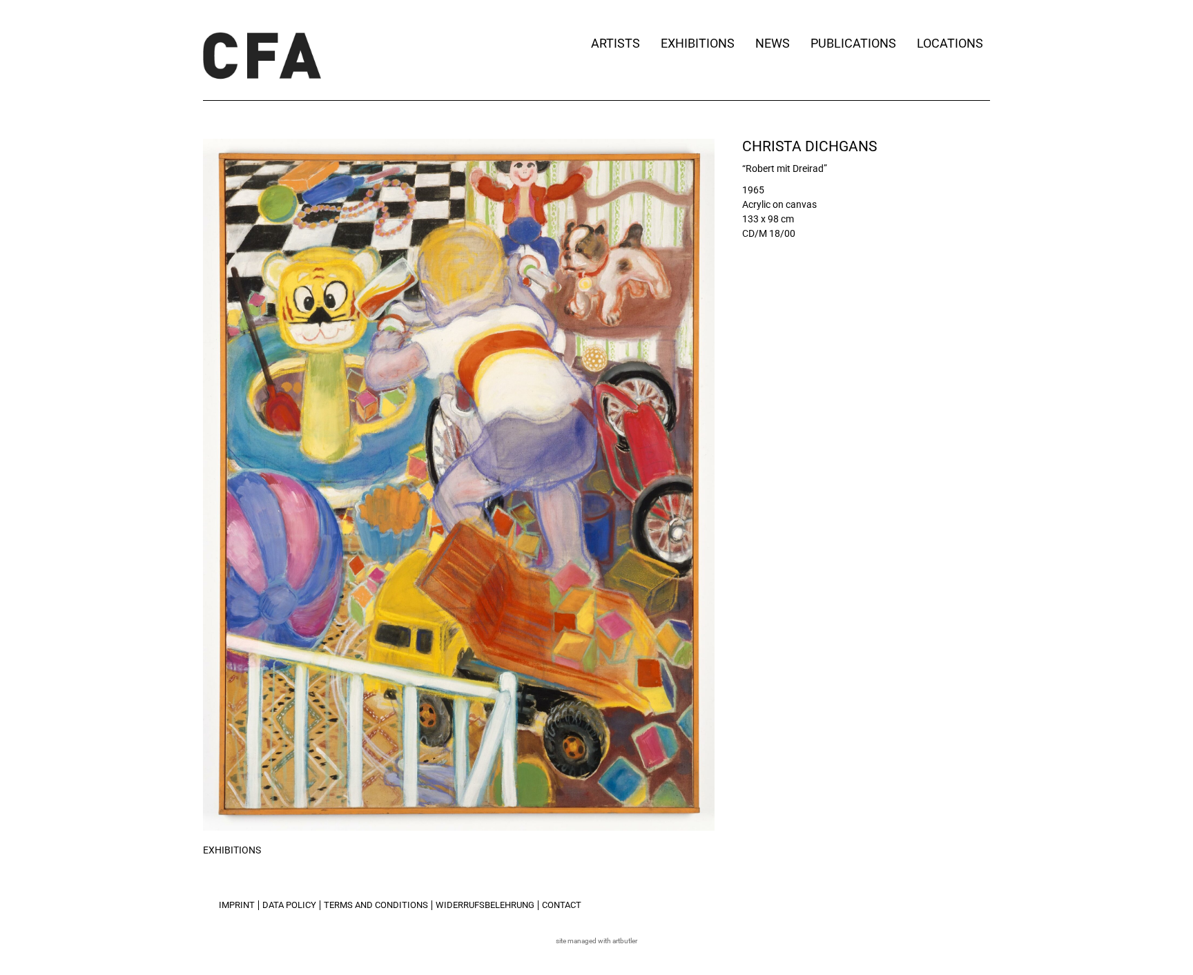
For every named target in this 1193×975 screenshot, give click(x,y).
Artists (615, 43)
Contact (561, 905)
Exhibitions (698, 43)
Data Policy (289, 905)
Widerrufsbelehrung (485, 905)
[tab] (232, 850)
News (772, 43)
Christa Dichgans (809, 146)
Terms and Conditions (376, 905)
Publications (853, 43)
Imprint (237, 905)
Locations (950, 43)
